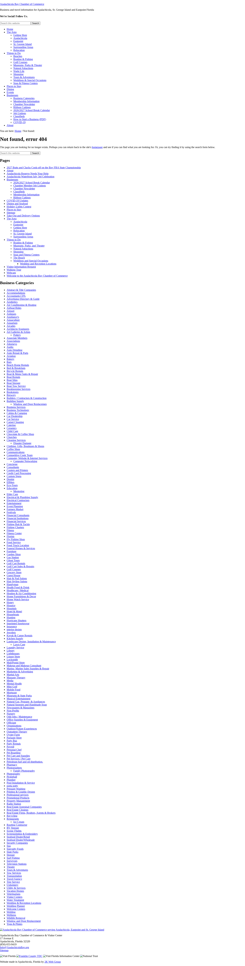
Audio (10, 347)
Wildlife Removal (16, 918)
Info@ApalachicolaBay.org (14, 947)
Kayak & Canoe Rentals (19, 635)
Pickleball (12, 776)
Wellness (11, 915)
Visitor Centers (14, 897)
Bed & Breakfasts (16, 368)
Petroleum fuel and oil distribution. (25, 761)
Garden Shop (14, 554)
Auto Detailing (14, 350)
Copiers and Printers (17, 470)
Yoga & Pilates (14, 924)
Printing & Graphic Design (21, 791)
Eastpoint (18, 224)
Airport (10, 311)
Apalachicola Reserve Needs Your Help (27, 173)
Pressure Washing (16, 788)
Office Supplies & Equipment (22, 719)
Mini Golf (12, 686)
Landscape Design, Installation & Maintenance (31, 641)
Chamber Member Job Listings (29, 185)
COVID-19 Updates (17, 200)
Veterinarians (13, 894)
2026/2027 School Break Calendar (31, 182)
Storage (11, 854)
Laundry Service (15, 647)
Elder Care (12, 494)
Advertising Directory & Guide (23, 299)
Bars (9, 362)
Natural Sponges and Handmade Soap (27, 704)
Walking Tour (14, 269)
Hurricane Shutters (16, 620)
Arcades (11, 326)
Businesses (12, 179)
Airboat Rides (14, 308)
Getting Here (20, 227)
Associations (13, 341)
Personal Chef (14, 749)
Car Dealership (14, 416)
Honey (10, 602)
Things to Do (14, 239)
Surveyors (12, 860)
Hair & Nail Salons (17, 578)
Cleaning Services (16, 440)
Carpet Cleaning (15, 422)
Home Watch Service (18, 599)
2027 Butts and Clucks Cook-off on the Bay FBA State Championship (44, 167)
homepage (97, 147)
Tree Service (13, 882)
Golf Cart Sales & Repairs (20, 566)
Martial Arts (13, 674)
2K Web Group (52, 961)
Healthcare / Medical (17, 590)
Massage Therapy (16, 677)
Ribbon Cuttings (22, 197)
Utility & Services (16, 888)
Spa (9, 845)
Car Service (13, 419)
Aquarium (12, 323)
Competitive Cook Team (19, 455)
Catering (11, 425)
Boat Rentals (13, 377)
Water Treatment (15, 900)
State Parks (12, 851)
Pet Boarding (13, 752)
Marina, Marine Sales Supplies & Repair (28, 668)
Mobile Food (13, 689)
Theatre (11, 866)
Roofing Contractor (17, 824)
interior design (14, 629)
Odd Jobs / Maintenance (19, 716)
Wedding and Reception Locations (38, 263)
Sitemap (11, 212)
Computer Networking (25, 461)
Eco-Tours (12, 485)
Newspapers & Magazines (20, 707)
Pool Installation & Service (21, 782)
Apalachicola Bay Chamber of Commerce (22, 4)
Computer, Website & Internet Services (27, 458)
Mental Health (14, 683)
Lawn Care (19, 644)
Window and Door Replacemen (30, 404)
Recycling (12, 815)
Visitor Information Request (21, 266)
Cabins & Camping (17, 413)
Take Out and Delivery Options (23, 215)
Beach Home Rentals (18, 365)
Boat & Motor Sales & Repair (22, 374)
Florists (10, 536)
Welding (11, 912)
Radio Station (14, 803)
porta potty (12, 785)
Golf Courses (14, 569)
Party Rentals (14, 743)
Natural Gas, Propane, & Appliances (26, 701)
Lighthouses (13, 653)
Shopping (18, 251)
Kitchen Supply (15, 638)
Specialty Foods (15, 848)
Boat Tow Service (16, 386)
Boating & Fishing (23, 242)
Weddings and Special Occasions (30, 260)
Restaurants (13, 818)
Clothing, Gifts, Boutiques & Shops (25, 446)
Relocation (19, 230)
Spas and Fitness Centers (26, 254)
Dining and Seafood (17, 203)
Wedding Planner (16, 906)
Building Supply (15, 401)
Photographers (14, 767)
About (10, 170)
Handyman (12, 584)
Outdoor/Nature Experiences (22, 728)
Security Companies (17, 842)
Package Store (14, 737)
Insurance (12, 626)
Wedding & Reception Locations (24, 903)
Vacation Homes (15, 891)
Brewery (11, 395)
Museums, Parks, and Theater (28, 245)
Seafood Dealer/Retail (18, 836)
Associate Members (17, 338)
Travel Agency (14, 879)
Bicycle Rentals (15, 371)
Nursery (11, 713)
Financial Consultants (18, 515)
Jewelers (11, 632)
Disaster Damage (22, 443)
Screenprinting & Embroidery (22, 833)
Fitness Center (14, 533)
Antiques (11, 314)
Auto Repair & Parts (17, 353)
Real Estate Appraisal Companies (24, 806)
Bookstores (12, 392)
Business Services (16, 407)
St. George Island (22, 233)
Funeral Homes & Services (21, 548)
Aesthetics (12, 302)
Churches (12, 437)
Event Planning (15, 506)
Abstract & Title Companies (21, 289)
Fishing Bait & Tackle (18, 524)
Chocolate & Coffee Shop (20, 434)
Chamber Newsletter (24, 188)
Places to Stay (14, 209)
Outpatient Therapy (17, 731)
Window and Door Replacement (24, 921)
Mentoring (18, 491)
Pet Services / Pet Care (18, 758)
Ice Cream (18, 821)
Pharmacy (12, 764)
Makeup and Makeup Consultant (24, 665)
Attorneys (12, 344)
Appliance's (13, 317)
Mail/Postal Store (16, 662)
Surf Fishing (13, 857)
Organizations (14, 725)
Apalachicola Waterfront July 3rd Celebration (30, 176)
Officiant (11, 722)
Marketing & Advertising (20, 671)
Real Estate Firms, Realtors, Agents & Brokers (31, 812)
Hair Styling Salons (17, 581)
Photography (13, 773)
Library (10, 650)
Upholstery (12, 885)
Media (10, 680)
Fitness (10, 530)
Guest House (13, 575)
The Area (11, 218)
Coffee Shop (13, 449)
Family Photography (24, 770)
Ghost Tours (13, 560)
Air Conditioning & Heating (21, 305)
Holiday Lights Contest (19, 206)
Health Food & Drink (18, 587)
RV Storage (13, 827)
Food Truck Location (18, 545)
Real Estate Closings (17, 809)
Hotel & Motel (14, 611)
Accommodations (16, 293)
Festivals (11, 512)
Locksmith (12, 659)
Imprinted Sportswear (18, 623)
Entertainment (14, 503)
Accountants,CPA (16, 296)
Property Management (18, 800)
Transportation (14, 876)
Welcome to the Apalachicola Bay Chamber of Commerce (37, 275)
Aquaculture (13, 320)
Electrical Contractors (18, 500)
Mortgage (12, 692)
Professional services (17, 794)
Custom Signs (14, 476)
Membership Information (26, 194)
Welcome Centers (16, 909)
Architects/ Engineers (18, 329)
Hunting (11, 617)
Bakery (10, 359)
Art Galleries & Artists (18, 332)
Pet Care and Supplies (18, 755)
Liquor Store (13, 656)
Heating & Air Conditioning (21, 593)
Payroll (10, 746)
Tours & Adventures (17, 869)
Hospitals (11, 608)
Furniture (11, 551)
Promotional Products (18, 797)
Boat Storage (13, 383)
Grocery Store (14, 572)
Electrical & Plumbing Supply (22, 497)
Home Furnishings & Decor (21, 596)
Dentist (10, 479)
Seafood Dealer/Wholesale (21, 839)
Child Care (12, 431)
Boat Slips (12, 380)
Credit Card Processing (19, 473)
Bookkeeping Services (18, 389)
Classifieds (19, 191)
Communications (15, 452)
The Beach (19, 257)
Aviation (11, 356)
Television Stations (16, 863)
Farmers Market (15, 509)
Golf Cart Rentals (16, 563)
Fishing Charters (15, 527)
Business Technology (18, 410)
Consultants (13, 467)
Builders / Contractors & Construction (26, 398)
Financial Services (16, 521)
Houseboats (13, 614)
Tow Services (14, 873)
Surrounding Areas (23, 236)
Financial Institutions (17, 518)
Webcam (11, 272)
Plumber (11, 779)
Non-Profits (13, 710)
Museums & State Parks (19, 695)
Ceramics (11, 428)
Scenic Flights (14, 830)
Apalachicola (20, 221)
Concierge (12, 464)
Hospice (11, 605)
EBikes (10, 482)
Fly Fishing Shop (16, 539)
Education (12, 488)
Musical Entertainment (18, 698)
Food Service (14, 542)
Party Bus (12, 740)
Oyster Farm (13, 734)
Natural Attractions (23, 248)
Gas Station (13, 557)
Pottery (17, 335)
